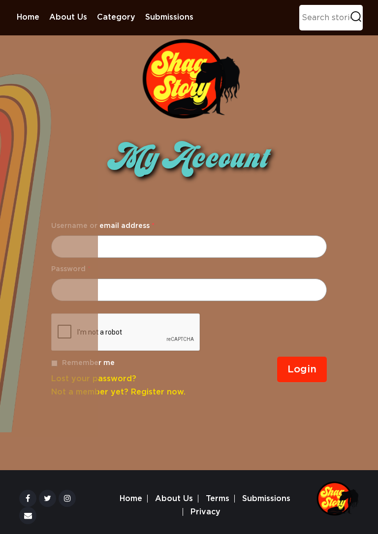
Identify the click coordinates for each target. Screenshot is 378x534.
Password (71, 269)
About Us (68, 17)
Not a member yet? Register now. (118, 392)
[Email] (27, 515)
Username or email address (103, 226)
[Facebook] (27, 498)
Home (28, 17)
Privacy (205, 512)
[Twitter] (47, 498)
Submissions (169, 17)
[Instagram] (67, 498)
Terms (217, 499)
